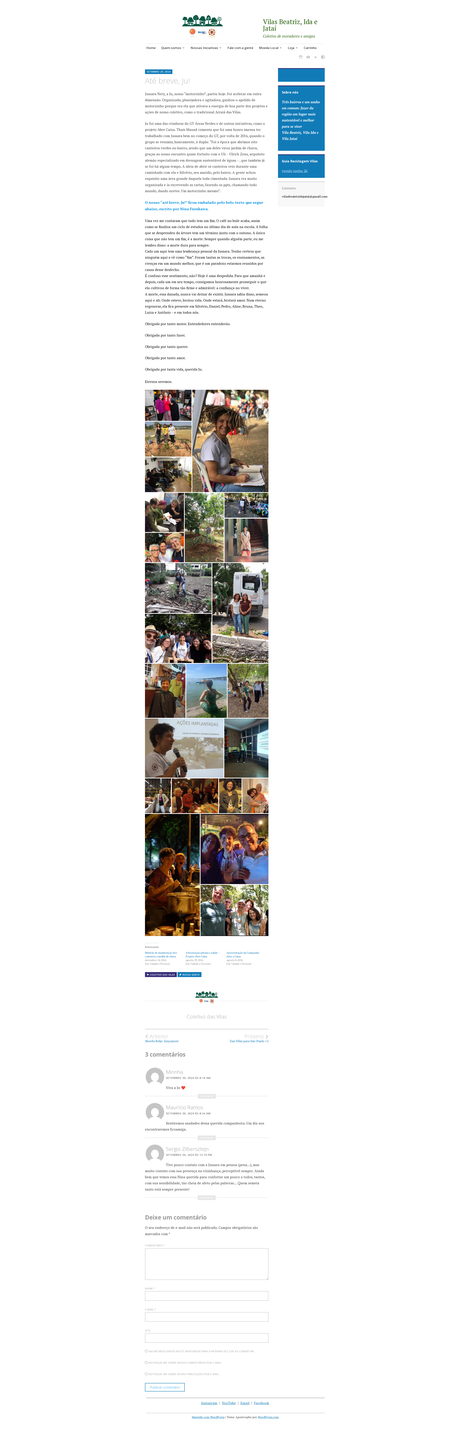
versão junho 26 (294, 170)
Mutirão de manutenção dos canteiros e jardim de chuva (161, 954)
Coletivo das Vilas (162, 974)
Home (151, 48)
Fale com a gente (240, 48)
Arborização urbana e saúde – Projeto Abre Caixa (202, 954)
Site (147, 1330)
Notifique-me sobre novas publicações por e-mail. (183, 1374)
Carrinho (310, 48)
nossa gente (191, 974)
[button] (168, 405)
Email (244, 1403)
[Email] (315, 57)
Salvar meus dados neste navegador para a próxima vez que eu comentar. (201, 1351)
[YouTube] (308, 57)
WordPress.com (268, 1417)
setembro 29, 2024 (159, 71)
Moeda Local (268, 48)
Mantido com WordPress (208, 1417)
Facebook (261, 1403)
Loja (291, 48)
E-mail (150, 1309)
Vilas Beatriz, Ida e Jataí (290, 25)
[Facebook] (323, 57)
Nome (150, 1288)
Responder (207, 1096)
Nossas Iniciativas (204, 48)
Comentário (155, 1245)
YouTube (229, 1403)
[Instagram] (301, 57)
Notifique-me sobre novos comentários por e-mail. (185, 1362)
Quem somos (171, 48)
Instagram (209, 1403)
